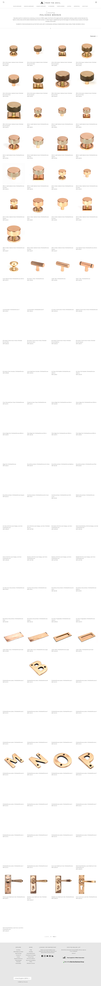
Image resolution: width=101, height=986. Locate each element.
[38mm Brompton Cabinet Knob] (63, 81)
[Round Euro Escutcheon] (63, 575)
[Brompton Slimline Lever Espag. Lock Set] (63, 513)
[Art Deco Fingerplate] (63, 606)
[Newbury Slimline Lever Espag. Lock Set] (63, 544)
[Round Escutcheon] (38, 452)
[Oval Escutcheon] (38, 482)
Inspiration (77, 6)
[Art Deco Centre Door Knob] (63, 297)
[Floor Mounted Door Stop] (14, 390)
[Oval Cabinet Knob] (87, 235)
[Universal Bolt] (14, 297)
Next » (54, 936)
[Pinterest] (50, 956)
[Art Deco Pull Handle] (63, 359)
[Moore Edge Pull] (63, 390)
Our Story (18, 949)
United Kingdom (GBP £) (21, 978)
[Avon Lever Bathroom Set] (63, 853)
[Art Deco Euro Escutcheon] (14, 575)
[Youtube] (47, 956)
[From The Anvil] (50, 2)
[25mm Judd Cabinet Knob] (38, 111)
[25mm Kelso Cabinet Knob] (63, 173)
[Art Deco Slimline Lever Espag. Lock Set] (14, 513)
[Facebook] (42, 956)
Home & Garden (60, 6)
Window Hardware (29, 6)
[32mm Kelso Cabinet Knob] (38, 204)
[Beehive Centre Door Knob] (87, 297)
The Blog (31, 951)
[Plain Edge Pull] (38, 421)
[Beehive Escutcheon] (87, 482)
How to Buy (85, 6)
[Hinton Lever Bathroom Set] (14, 884)
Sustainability (18, 963)
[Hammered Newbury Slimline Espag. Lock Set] (87, 513)
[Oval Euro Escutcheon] (38, 575)
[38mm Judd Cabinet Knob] (87, 142)
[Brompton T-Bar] (38, 266)
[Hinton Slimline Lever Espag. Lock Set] (14, 544)
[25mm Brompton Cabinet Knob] (14, 50)
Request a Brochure (18, 958)
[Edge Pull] (14, 452)
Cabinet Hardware (41, 6)
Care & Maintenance (31, 953)
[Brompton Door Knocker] (14, 359)
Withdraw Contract (31, 963)
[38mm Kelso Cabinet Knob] (14, 235)
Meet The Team (18, 953)
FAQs (31, 949)
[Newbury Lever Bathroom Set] (38, 884)
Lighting (69, 6)
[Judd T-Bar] (63, 266)
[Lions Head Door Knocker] (38, 359)
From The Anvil (24, 981)
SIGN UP (73, 953)
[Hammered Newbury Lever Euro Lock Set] (14, 915)
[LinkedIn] (52, 956)
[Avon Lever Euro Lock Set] (87, 884)
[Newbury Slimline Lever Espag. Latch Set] (38, 544)
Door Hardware (17, 6)
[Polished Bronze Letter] (14, 668)
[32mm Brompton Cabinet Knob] (87, 50)
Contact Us (18, 955)
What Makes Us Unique (18, 951)
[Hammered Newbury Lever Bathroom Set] (87, 853)
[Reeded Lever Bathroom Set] (63, 884)
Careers (18, 956)
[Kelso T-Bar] (87, 266)
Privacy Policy (31, 956)
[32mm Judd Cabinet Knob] (14, 142)
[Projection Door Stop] (38, 390)
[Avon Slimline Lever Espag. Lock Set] (38, 513)
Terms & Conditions (31, 958)
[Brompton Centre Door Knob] (14, 328)
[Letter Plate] (63, 637)
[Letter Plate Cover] (14, 637)
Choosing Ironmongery (31, 955)
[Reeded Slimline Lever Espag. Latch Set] (87, 544)
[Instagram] (45, 956)
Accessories (51, 6)
